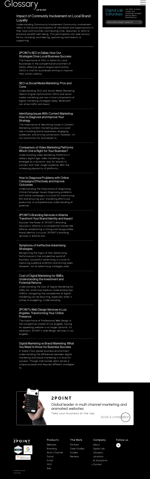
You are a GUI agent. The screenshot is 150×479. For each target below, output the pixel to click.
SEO (49, 464)
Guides (74, 452)
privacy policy (17, 473)
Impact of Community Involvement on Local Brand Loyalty (53, 18)
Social (50, 456)
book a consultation (115, 417)
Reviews (74, 456)
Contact (97, 464)
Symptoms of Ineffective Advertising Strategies (42, 247)
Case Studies (77, 448)
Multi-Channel (55, 452)
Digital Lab (99, 448)
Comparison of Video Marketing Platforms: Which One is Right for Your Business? (46, 149)
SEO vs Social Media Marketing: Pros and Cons (45, 84)
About (96, 444)
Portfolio (74, 444)
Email (50, 460)
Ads (49, 468)
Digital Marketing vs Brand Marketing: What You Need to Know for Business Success (46, 345)
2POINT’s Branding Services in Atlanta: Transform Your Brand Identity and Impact (46, 216)
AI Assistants (100, 460)
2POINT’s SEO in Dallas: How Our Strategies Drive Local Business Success (45, 54)
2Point (61, 398)
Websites (51, 444)
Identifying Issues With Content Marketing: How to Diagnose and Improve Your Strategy (46, 117)
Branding (52, 448)
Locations (98, 456)
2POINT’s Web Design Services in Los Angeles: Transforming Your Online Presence (43, 313)
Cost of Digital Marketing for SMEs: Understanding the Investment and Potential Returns (41, 279)
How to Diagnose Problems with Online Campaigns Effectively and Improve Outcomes (44, 181)
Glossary (98, 452)
